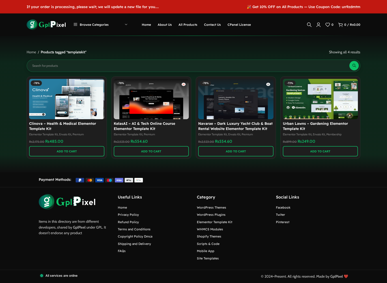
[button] (66, 151)
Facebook (283, 207)
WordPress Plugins (211, 215)
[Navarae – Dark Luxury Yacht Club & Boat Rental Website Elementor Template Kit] (235, 99)
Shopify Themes (209, 236)
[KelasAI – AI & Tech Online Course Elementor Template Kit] (151, 99)
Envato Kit (65, 134)
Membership (334, 134)
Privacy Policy (128, 215)
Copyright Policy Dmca (135, 236)
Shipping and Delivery (134, 244)
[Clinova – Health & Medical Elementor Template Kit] (66, 99)
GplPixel (79, 227)
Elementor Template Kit (43, 134)
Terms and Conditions (134, 229)
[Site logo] (46, 24)
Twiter (280, 215)
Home (31, 52)
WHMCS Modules (210, 229)
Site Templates (208, 258)
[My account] (318, 24)
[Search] (309, 24)
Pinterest (282, 222)
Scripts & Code (208, 244)
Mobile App (205, 251)
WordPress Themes (211, 207)
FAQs (122, 251)
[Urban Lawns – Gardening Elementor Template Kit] (320, 99)
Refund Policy (128, 222)
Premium (78, 134)
